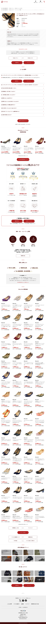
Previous (1, 142)
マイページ (29, 62)
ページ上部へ (23, 593)
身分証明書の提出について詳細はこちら (23, 282)
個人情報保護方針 (25, 607)
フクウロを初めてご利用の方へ (30, 540)
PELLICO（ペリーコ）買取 (18, 8)
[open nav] (44, 1)
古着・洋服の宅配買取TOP (4, 8)
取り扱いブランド (11, 8)
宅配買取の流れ (23, 255)
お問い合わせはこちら (23, 120)
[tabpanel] (8, 20)
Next (45, 142)
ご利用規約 (20, 607)
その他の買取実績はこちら (23, 159)
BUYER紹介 (15, 540)
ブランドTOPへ (23, 532)
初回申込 (17, 62)
